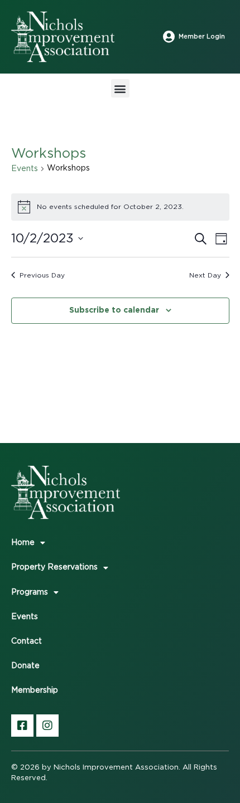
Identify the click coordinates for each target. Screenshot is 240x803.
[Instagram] (47, 725)
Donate (25, 666)
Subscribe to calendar (114, 309)
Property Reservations (54, 567)
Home (23, 543)
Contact (26, 641)
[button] (120, 88)
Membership (34, 690)
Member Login (202, 36)
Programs (29, 592)
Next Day (205, 275)
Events (24, 169)
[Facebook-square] (22, 725)
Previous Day (42, 275)
